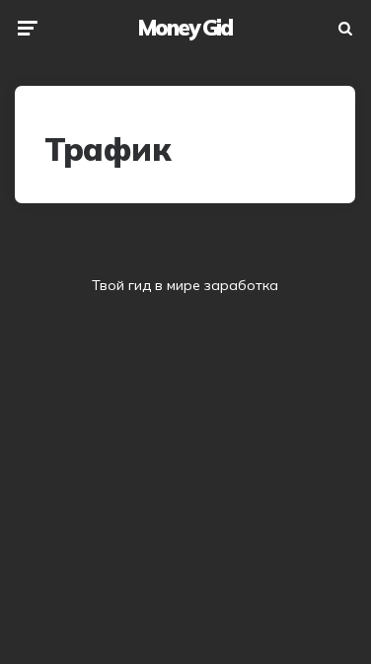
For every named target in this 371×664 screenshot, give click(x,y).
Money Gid (185, 27)
